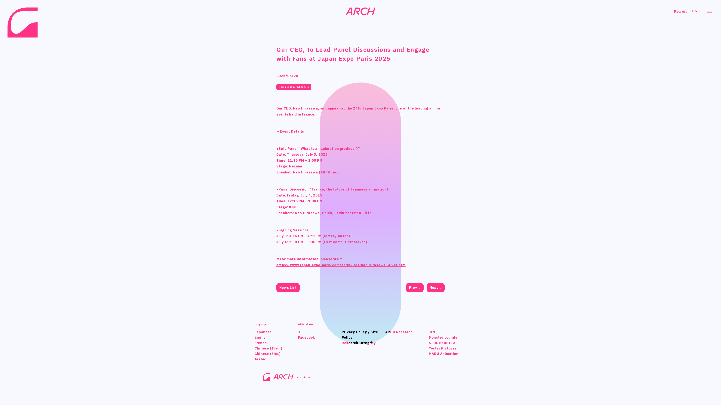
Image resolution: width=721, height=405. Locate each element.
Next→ (436, 287)
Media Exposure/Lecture (294, 87)
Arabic (260, 359)
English (261, 337)
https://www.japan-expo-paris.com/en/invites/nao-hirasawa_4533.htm (341, 265)
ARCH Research (399, 332)
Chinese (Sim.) (268, 354)
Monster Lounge (443, 337)
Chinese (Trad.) (268, 348)
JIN (432, 332)
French (261, 343)
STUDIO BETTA (442, 343)
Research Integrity (359, 343)
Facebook (306, 337)
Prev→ (415, 287)
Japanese (263, 332)
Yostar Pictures (442, 348)
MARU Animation (444, 354)
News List (288, 287)
